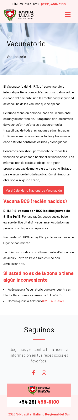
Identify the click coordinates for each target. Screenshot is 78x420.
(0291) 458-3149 (53, 301)
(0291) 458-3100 (53, 4)
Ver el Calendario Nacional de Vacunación (34, 190)
